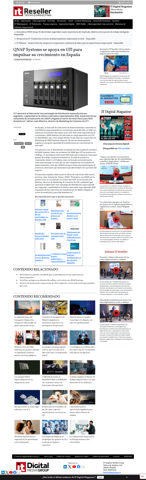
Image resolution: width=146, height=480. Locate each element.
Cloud (70, 21)
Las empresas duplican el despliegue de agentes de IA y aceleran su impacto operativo (54, 440)
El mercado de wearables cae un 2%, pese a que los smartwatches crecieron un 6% (54, 411)
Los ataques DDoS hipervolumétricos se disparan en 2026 (23, 380)
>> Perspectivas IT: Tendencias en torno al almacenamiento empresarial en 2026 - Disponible (54, 39)
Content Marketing (83, 21)
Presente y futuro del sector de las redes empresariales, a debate (114, 258)
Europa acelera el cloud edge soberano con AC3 (26, 408)
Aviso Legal (48, 456)
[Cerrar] (127, 477)
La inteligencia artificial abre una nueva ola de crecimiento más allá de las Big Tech (82, 350)
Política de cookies (63, 456)
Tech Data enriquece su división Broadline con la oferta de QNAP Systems (51, 280)
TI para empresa (50, 24)
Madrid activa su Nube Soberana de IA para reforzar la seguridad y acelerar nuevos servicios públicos (26, 351)
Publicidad (128, 456)
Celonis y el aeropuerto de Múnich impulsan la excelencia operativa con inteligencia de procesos (53, 321)
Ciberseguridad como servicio (101, 24)
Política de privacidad (101, 456)
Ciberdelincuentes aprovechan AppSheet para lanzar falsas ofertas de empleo (81, 411)
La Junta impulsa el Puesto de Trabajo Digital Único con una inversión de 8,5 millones (82, 380)
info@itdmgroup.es (112, 472)
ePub (126, 148)
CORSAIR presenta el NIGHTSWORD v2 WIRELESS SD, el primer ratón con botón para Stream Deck (54, 381)
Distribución (19, 143)
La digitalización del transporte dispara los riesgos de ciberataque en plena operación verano (25, 321)
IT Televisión (35, 24)
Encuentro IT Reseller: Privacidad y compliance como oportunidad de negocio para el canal (115, 51)
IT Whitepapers (21, 24)
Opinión (115, 21)
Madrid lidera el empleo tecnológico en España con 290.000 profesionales (81, 320)
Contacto (116, 456)
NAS (23, 147)
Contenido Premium (101, 21)
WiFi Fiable (81, 24)
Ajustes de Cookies (81, 456)
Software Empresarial (23, 27)
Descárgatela (116, 12)
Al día (16, 21)
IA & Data (51, 21)
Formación (61, 21)
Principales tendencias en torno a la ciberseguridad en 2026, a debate (115, 301)
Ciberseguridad (39, 21)
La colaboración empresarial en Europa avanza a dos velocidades (82, 439)
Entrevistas (26, 21)
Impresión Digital (66, 24)
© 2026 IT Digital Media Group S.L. (27, 456)
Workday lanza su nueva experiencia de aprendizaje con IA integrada (26, 439)
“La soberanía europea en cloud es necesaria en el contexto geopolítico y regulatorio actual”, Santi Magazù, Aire (116, 205)
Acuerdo (28, 143)
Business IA (120, 24)
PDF (120, 148)
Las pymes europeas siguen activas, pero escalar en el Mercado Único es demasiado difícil (54, 351)
